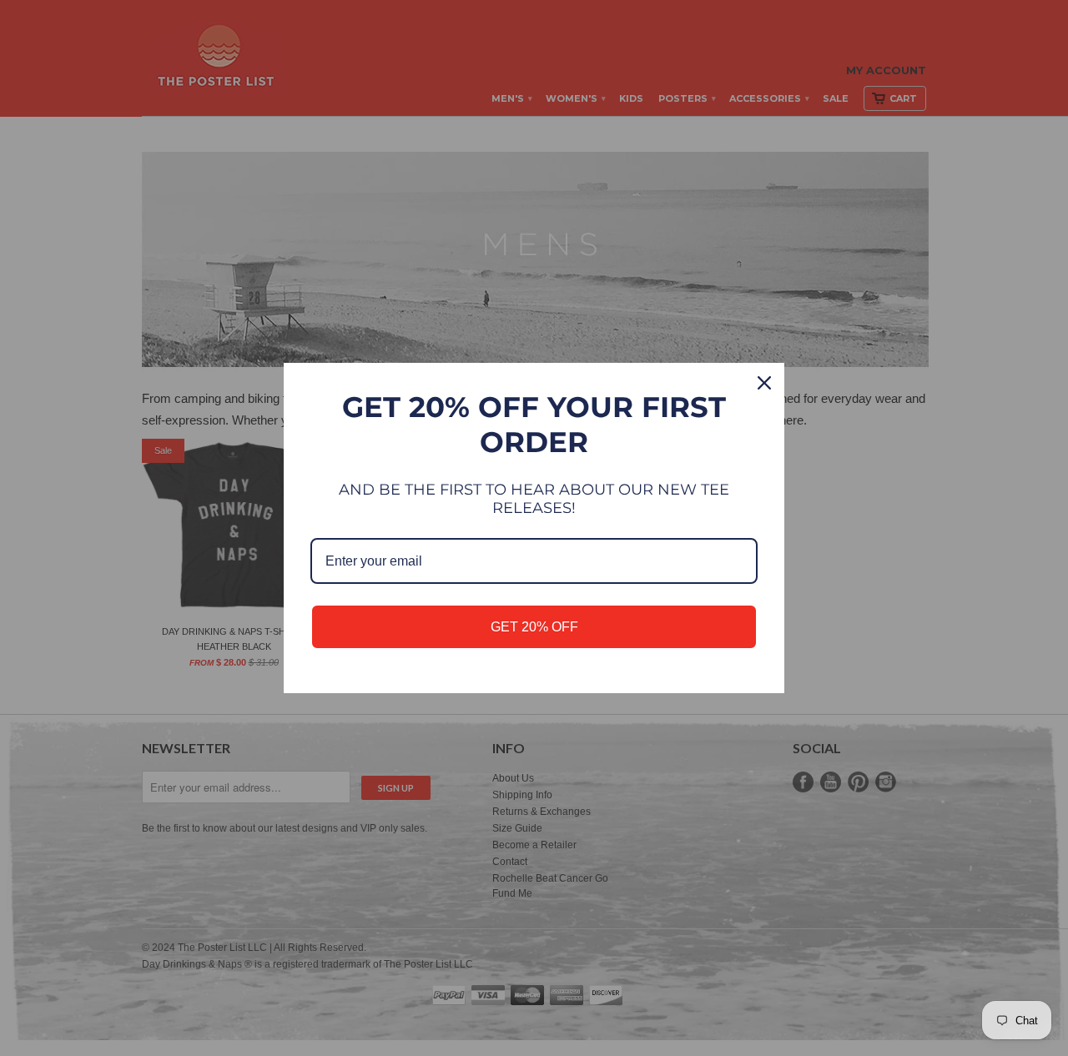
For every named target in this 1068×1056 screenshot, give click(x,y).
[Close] (764, 383)
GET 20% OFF (534, 627)
